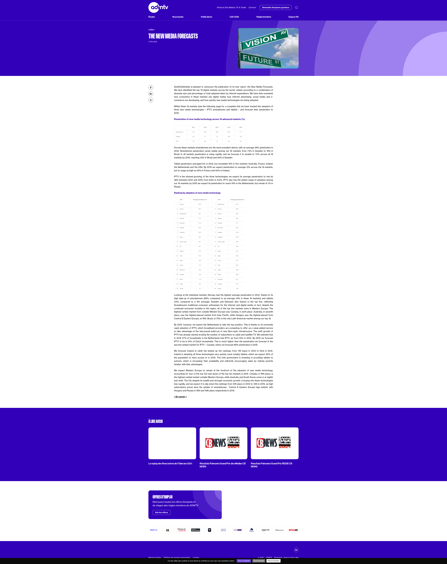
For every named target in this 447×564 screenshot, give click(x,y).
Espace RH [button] (294, 17)
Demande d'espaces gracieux (275, 7)
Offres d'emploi (162, 497)
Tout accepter (244, 561)
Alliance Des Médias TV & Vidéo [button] (231, 7)
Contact (252, 7)
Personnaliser (273, 561)
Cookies (196, 558)
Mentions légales (154, 558)
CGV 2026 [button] (234, 17)
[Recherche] (296, 7)
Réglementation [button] (263, 17)
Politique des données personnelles (177, 558)
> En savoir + (180, 396)
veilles (151, 29)
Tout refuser (259, 561)
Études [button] (151, 17)
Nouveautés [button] (177, 17)
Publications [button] (206, 17)
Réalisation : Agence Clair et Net (286, 558)
